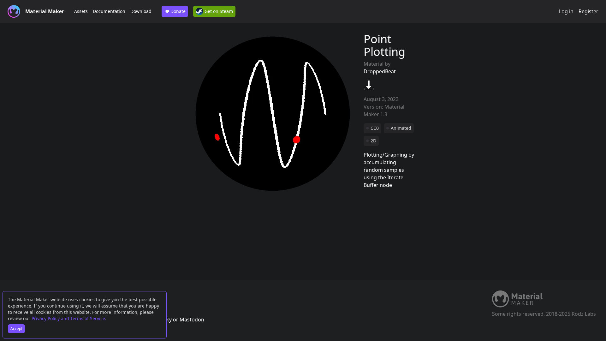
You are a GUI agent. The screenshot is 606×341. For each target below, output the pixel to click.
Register (588, 11)
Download (141, 11)
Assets (81, 11)
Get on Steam (218, 11)
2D (373, 141)
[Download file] (369, 85)
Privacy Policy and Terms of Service (68, 318)
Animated (401, 128)
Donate (178, 11)
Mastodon (192, 319)
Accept (16, 328)
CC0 (375, 128)
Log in (566, 11)
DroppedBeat (380, 71)
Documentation (109, 11)
